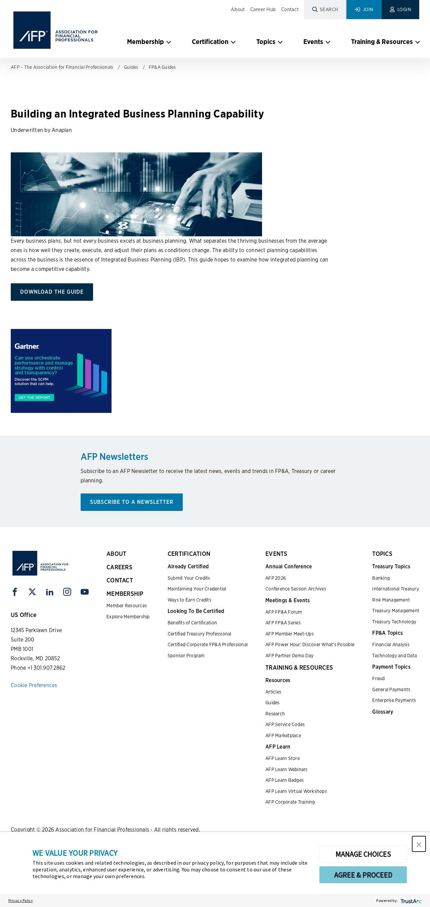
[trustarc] (410, 900)
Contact (290, 9)
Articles (273, 692)
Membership (145, 42)
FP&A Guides (162, 67)
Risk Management (391, 600)
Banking (381, 578)
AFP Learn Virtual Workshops (296, 791)
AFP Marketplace (283, 735)
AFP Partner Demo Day (289, 655)
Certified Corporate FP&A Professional (208, 644)
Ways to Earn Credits (189, 600)
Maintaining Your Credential (197, 588)
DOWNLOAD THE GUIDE (52, 292)
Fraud (378, 678)
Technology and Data (394, 655)
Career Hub (263, 9)
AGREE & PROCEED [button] (363, 874)
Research (275, 713)
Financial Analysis (391, 644)
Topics (265, 42)
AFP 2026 (275, 578)
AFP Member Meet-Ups (289, 633)
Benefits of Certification (192, 622)
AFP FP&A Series (283, 622)
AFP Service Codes (285, 724)
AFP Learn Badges (284, 780)
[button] (419, 844)
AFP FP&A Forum (283, 612)
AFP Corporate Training (290, 802)
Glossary (382, 712)
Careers (119, 567)
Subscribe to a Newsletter (131, 502)
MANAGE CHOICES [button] (363, 854)
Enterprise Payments (394, 700)
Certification (210, 42)
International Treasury (395, 588)
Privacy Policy (20, 900)
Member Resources (126, 605)
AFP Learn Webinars (286, 769)
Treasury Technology (394, 621)
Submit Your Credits (189, 578)
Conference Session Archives (295, 588)
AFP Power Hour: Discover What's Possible (309, 644)
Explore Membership (128, 616)
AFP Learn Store (282, 758)
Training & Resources (382, 42)
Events (313, 42)
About (238, 9)
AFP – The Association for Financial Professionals (62, 67)
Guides (131, 67)
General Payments (391, 689)
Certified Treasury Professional (199, 633)
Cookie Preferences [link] (34, 685)
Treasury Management (395, 610)
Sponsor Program (186, 655)
